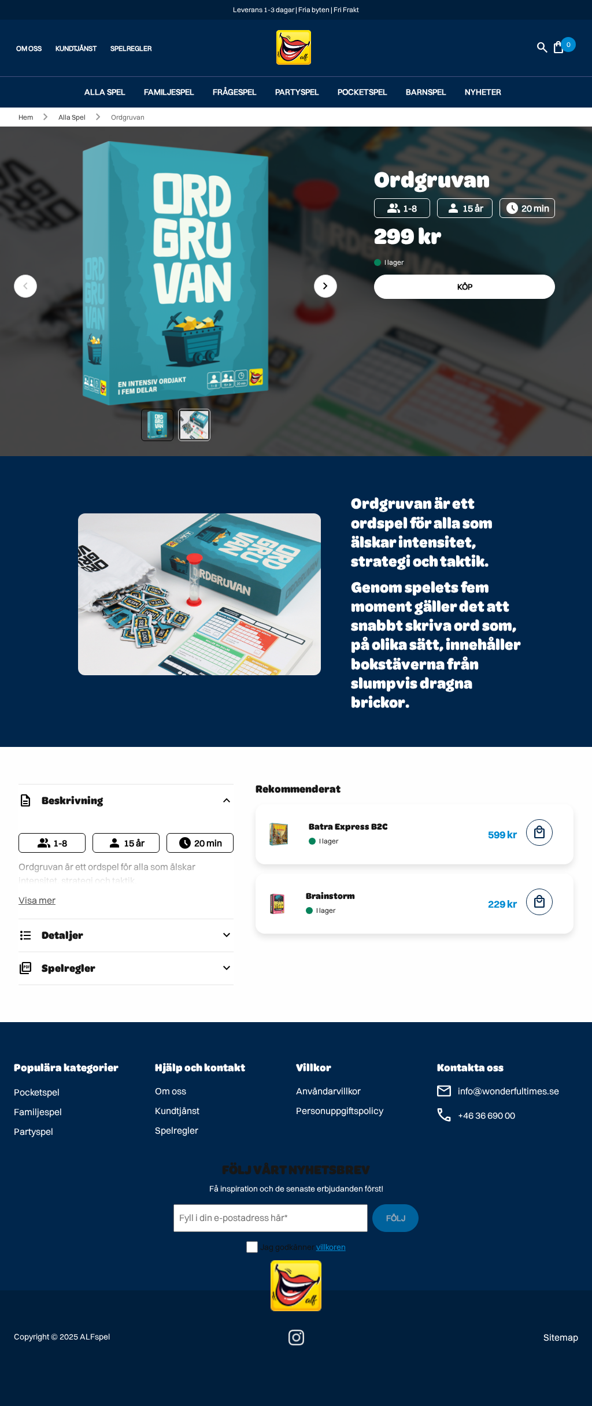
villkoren (331, 1247)
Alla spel (104, 92)
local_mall (539, 832)
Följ (395, 1218)
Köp (464, 287)
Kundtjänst (177, 1110)
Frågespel (235, 92)
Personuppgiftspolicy (339, 1110)
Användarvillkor (328, 1091)
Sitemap (560, 1337)
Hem (25, 117)
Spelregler (176, 1130)
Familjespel (169, 92)
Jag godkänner (287, 1247)
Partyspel (297, 92)
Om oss (170, 1091)
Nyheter (483, 92)
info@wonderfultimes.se (508, 1091)
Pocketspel (362, 92)
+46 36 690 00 (486, 1115)
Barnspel (426, 92)
